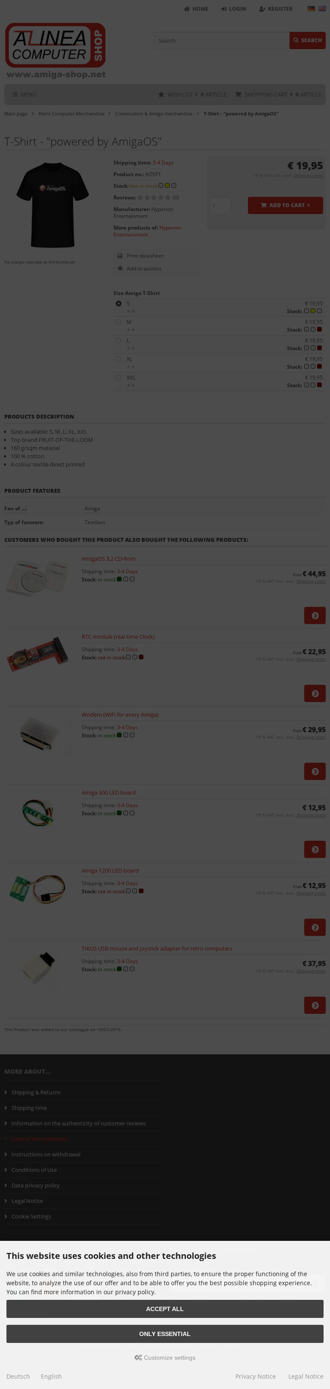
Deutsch (18, 1376)
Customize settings (169, 1357)
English (51, 1376)
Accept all (165, 1308)
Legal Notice (306, 1376)
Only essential (165, 1333)
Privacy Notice (255, 1376)
